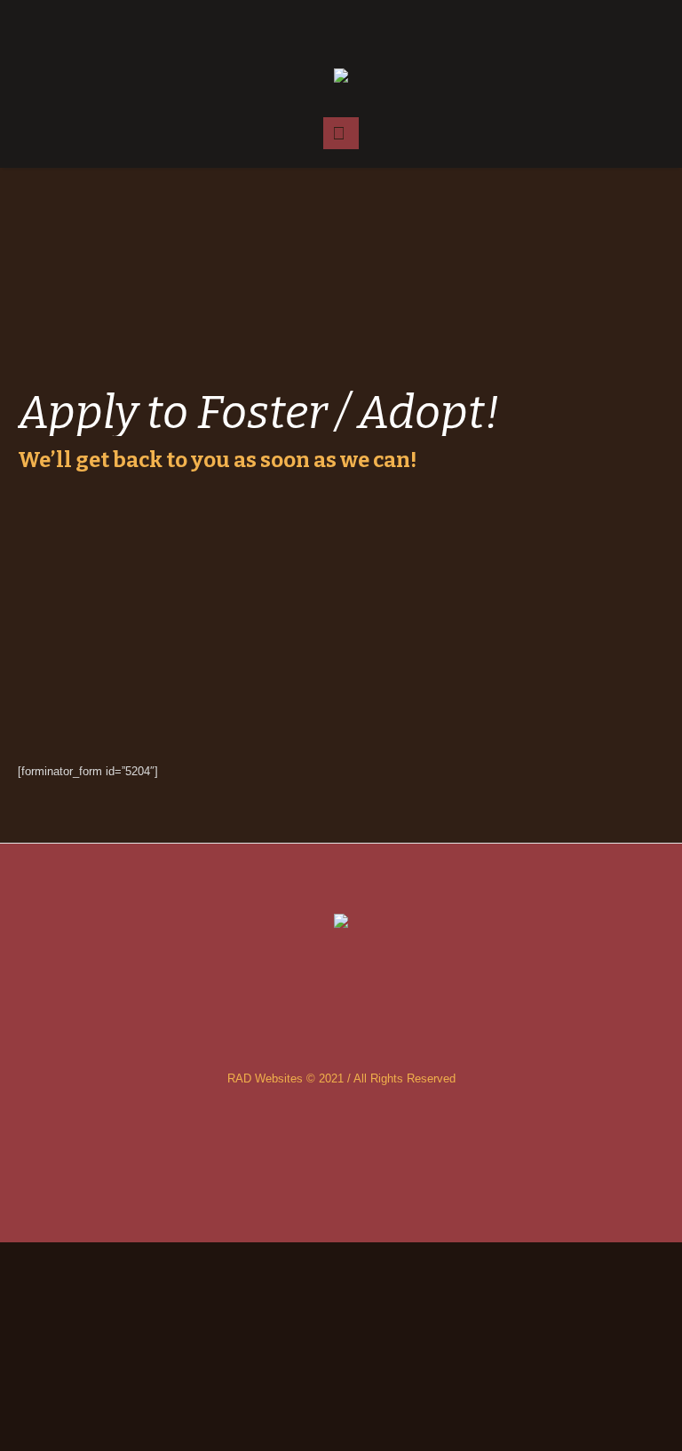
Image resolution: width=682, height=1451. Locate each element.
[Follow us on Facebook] (305, 26)
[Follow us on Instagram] (341, 26)
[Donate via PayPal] (376, 26)
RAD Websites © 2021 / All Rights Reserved (341, 1078)
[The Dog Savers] (340, 76)
